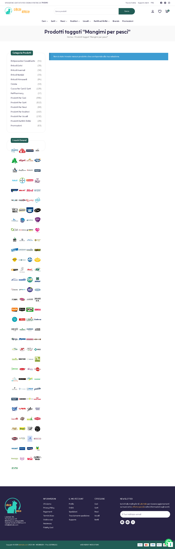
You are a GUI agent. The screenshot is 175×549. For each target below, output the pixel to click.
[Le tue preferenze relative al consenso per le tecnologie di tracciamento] (170, 544)
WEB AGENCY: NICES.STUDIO (89, 545)
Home (70, 37)
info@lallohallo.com (11, 525)
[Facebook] (161, 3)
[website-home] (21, 11)
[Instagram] (169, 3)
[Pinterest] (165, 3)
